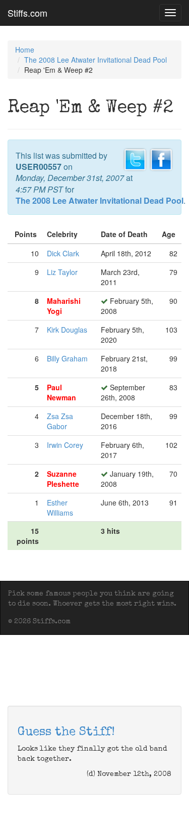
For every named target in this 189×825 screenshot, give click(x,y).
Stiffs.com (27, 12)
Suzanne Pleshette (63, 479)
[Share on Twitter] (135, 158)
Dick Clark (63, 253)
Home (24, 49)
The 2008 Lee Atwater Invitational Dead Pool (95, 60)
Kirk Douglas (67, 330)
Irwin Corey (65, 445)
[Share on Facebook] (161, 158)
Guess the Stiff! (66, 732)
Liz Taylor (62, 272)
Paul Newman (61, 392)
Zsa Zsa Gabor (60, 421)
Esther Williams (60, 507)
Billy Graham (67, 358)
